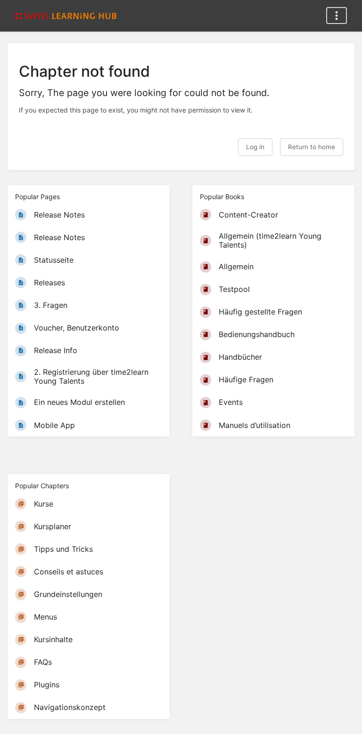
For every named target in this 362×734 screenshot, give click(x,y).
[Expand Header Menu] (336, 15)
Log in (255, 147)
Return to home (311, 147)
